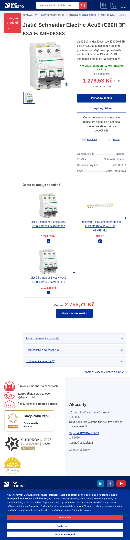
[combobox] (58, 5)
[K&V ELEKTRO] (14, 5)
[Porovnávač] (103, 5)
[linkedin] (100, 484)
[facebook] (110, 484)
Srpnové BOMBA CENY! (84, 433)
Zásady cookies (82, 510)
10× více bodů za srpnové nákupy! (89, 412)
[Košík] (114, 5)
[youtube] (121, 484)
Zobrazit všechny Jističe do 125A (104, 372)
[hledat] (83, 5)
